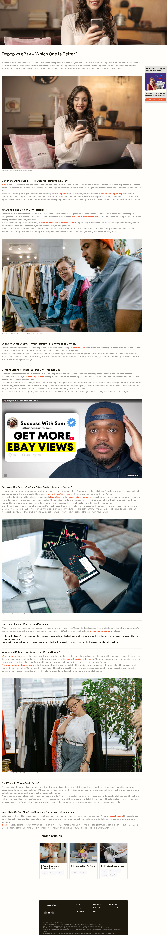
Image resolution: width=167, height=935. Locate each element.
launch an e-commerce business (86, 217)
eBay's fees (54, 497)
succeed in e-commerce (81, 497)
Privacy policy (114, 904)
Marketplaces (80, 911)
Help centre (97, 908)
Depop (62, 193)
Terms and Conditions (116, 908)
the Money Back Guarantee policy (78, 659)
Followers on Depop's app (111, 193)
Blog (94, 911)
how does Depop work (33, 376)
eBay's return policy (11, 656)
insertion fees (78, 347)
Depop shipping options (101, 631)
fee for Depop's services (58, 494)
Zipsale (5, 825)
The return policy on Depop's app (17, 665)
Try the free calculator (155, 100)
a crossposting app (114, 816)
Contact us (97, 904)
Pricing (78, 908)
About (78, 904)
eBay (4, 184)
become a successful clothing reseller (58, 222)
